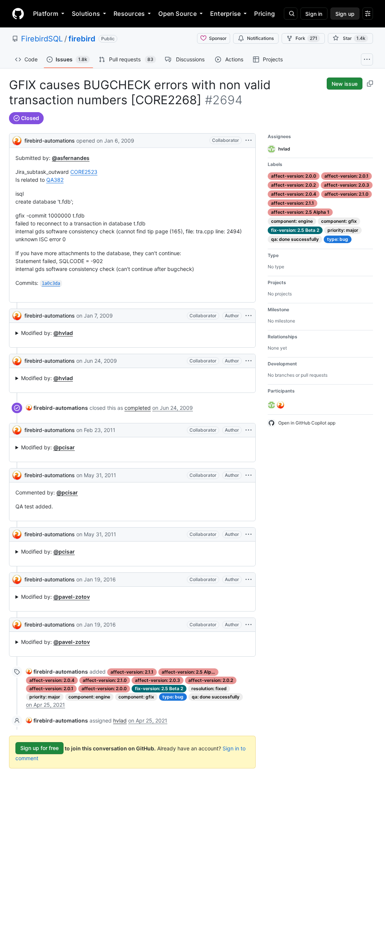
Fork (306, 38)
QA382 (55, 179)
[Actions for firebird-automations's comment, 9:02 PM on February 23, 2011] (248, 430)
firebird (81, 38)
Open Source (177, 13)
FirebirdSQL (42, 38)
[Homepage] (18, 14)
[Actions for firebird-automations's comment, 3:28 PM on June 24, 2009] (248, 361)
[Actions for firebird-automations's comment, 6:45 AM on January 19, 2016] (248, 579)
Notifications (260, 38)
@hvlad (63, 333)
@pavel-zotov (71, 596)
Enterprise (225, 13)
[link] (57, 408)
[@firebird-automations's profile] (16, 140)
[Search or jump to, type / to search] (290, 14)
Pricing (264, 13)
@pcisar (64, 447)
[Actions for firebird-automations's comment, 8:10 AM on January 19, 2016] (248, 624)
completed (137, 408)
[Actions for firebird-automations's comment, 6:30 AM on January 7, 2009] (248, 315)
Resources (129, 13)
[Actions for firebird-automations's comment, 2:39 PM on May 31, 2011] (248, 475)
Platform (45, 13)
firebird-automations (49, 140)
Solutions (86, 13)
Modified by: (47, 333)
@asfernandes (70, 158)
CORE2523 (83, 172)
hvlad (120, 720)
